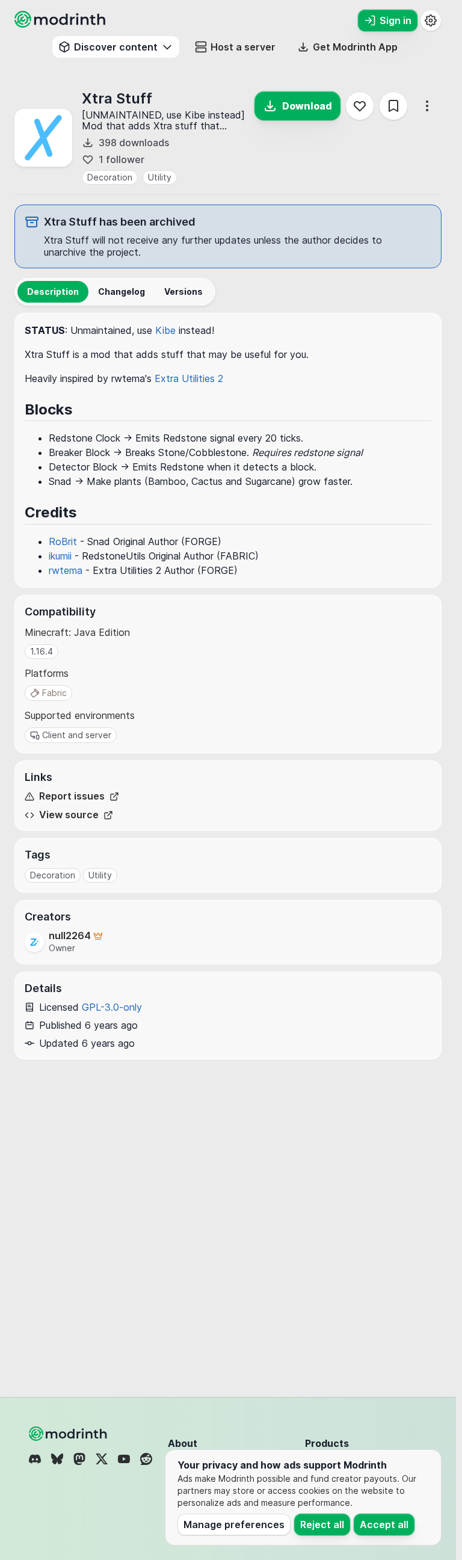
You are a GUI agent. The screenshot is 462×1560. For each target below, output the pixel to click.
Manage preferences (234, 1524)
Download (307, 106)
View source (69, 815)
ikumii (60, 556)
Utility (159, 177)
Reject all (322, 1524)
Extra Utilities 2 (189, 378)
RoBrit (63, 541)
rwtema (65, 570)
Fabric (54, 693)
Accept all (384, 1524)
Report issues (72, 796)
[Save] (393, 105)
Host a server (243, 47)
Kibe (165, 330)
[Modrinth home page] (61, 24)
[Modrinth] (69, 1433)
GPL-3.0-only (112, 1007)
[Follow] (359, 105)
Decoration (109, 177)
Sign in (395, 20)
